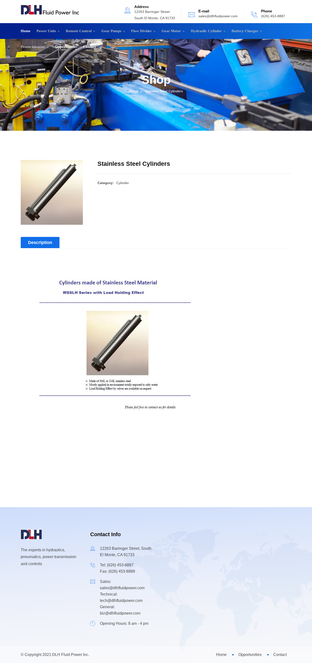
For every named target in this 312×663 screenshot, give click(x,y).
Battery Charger (245, 31)
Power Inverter (33, 47)
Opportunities (66, 47)
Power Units (46, 31)
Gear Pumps (111, 31)
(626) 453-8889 (121, 571)
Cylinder (122, 183)
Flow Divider (141, 31)
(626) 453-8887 (273, 16)
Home (25, 31)
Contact (89, 47)
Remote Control (79, 31)
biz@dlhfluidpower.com (120, 613)
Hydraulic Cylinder (206, 31)
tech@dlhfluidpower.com (121, 600)
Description (40, 242)
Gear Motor (171, 31)
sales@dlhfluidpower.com (218, 16)
